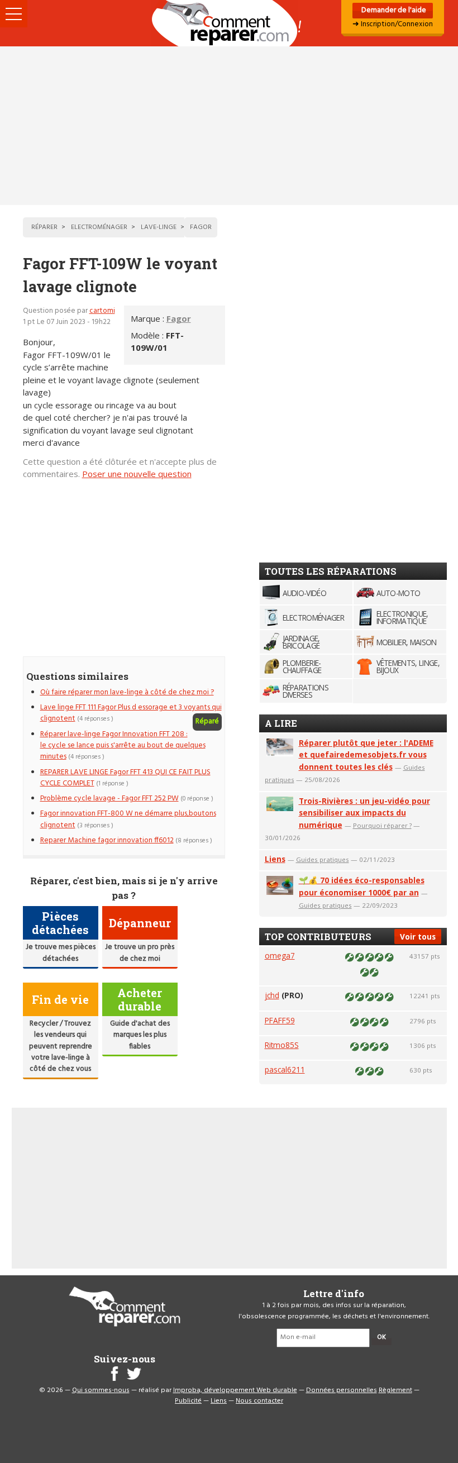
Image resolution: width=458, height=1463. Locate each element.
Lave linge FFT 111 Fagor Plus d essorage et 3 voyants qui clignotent (131, 713)
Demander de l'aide (393, 10)
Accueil (229, 23)
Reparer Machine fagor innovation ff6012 (107, 840)
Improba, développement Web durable (235, 1390)
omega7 (280, 955)
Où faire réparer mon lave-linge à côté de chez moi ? (127, 692)
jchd (272, 995)
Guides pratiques (322, 859)
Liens (275, 859)
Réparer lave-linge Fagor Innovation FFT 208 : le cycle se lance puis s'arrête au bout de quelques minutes (123, 745)
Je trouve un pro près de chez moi (139, 952)
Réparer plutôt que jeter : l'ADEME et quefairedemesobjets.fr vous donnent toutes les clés (366, 755)
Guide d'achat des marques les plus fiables (140, 1035)
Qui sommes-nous (101, 1390)
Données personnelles (341, 1390)
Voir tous (418, 936)
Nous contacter (259, 1401)
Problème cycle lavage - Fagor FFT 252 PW (109, 798)
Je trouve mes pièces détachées (61, 952)
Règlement (395, 1390)
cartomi (102, 311)
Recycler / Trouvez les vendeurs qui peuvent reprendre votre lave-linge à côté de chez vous (60, 1046)
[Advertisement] (229, 125)
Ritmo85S (282, 1045)
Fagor (178, 318)
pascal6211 (285, 1069)
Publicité (188, 1401)
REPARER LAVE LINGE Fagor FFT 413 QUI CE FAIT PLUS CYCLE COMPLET (125, 777)
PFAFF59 (280, 1020)
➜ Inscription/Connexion (392, 24)
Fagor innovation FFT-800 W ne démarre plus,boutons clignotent (128, 819)
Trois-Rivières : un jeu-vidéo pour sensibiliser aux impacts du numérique (364, 813)
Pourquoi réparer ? (382, 825)
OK (381, 1337)
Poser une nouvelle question (137, 473)
